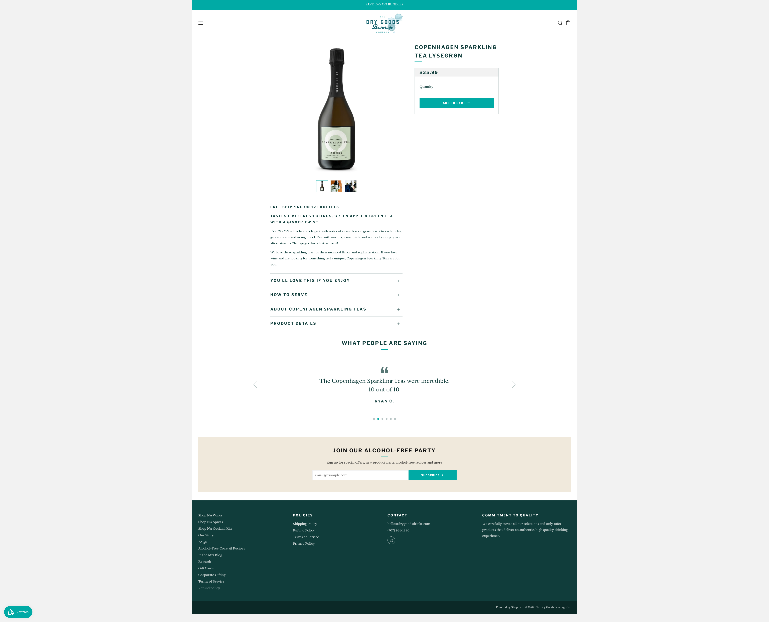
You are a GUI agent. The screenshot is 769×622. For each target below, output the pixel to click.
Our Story (206, 535)
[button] (322, 186)
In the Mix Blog (210, 555)
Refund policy (209, 588)
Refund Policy (304, 530)
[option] (336, 109)
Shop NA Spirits (210, 522)
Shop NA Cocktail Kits (215, 528)
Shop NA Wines (210, 515)
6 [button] (395, 419)
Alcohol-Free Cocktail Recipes (221, 548)
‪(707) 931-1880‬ (399, 530)
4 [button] (387, 419)
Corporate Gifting (211, 575)
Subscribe (430, 475)
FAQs (202, 542)
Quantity (426, 87)
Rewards (204, 562)
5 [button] (391, 419)
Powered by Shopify (508, 607)
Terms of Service (211, 581)
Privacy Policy (304, 543)
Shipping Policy (305, 524)
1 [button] (374, 419)
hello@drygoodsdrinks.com (409, 524)
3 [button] (382, 419)
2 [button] (378, 419)
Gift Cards (206, 568)
